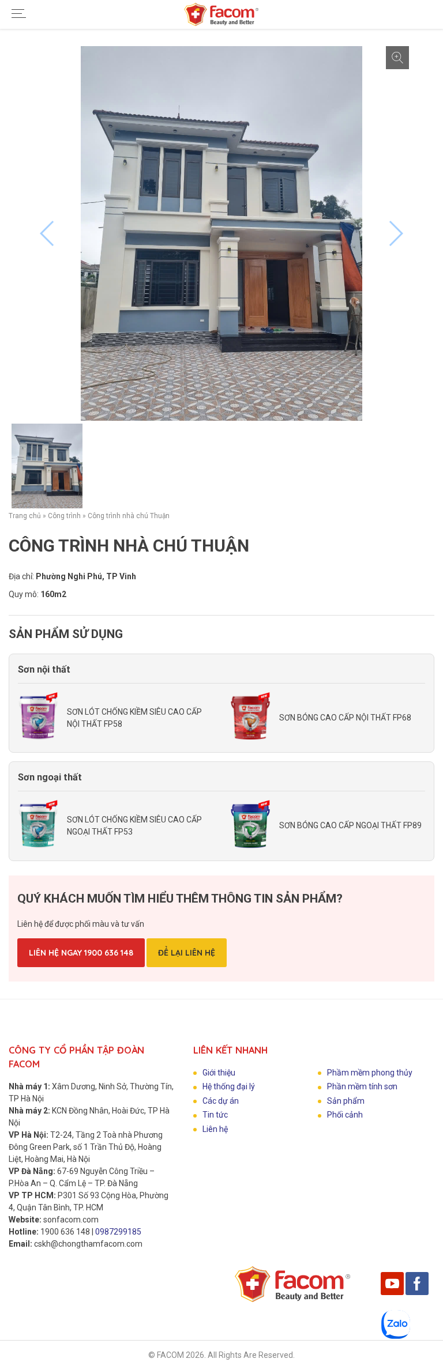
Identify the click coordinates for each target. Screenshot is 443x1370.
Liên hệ (215, 1129)
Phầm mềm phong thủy (369, 1072)
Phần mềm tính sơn (362, 1086)
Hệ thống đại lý (228, 1086)
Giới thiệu (218, 1072)
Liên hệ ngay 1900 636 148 (81, 953)
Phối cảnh (345, 1114)
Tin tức (215, 1114)
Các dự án (220, 1100)
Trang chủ (25, 516)
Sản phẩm (346, 1100)
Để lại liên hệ (186, 953)
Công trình (64, 516)
